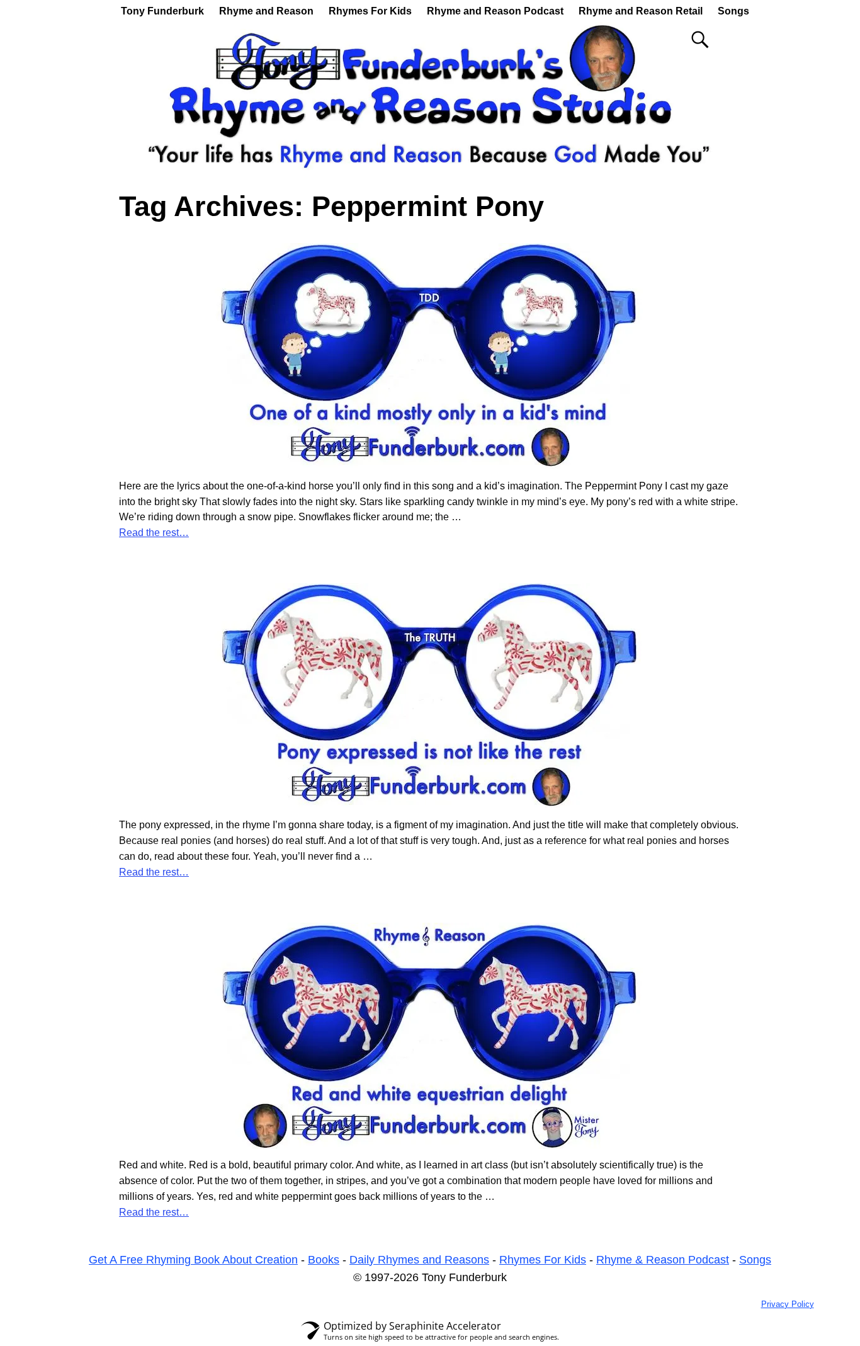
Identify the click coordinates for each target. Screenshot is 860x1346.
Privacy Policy (787, 1304)
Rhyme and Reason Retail (641, 11)
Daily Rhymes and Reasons (419, 1259)
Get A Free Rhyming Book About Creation (193, 1259)
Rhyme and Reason (266, 11)
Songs (733, 11)
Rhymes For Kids (370, 11)
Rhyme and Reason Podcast (495, 11)
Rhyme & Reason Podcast (662, 1259)
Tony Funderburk (162, 11)
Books (323, 1259)
